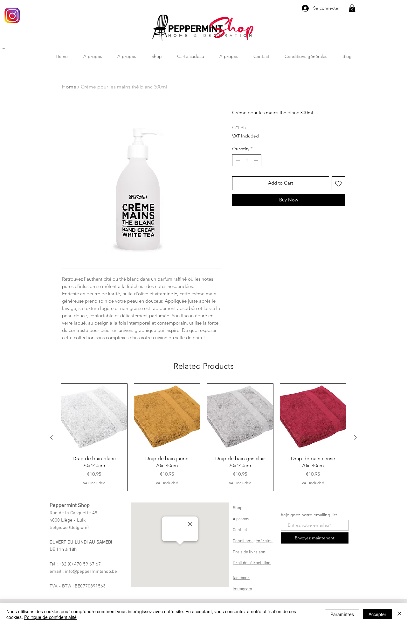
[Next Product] (355, 437)
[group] (203, 437)
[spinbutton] (246, 160)
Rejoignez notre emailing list (309, 514)
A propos (241, 519)
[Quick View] (94, 417)
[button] (352, 8)
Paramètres (342, 614)
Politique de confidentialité (50, 617)
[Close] (399, 614)
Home (69, 87)
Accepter (377, 614)
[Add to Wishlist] (338, 183)
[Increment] (256, 160)
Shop (237, 508)
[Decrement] (237, 160)
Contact (240, 530)
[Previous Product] (51, 437)
